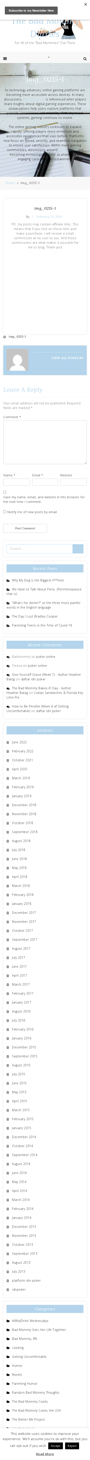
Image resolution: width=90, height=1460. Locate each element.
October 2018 (22, 823)
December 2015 (24, 1047)
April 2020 (19, 769)
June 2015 (19, 1083)
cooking (18, 1348)
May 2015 (19, 1092)
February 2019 (23, 787)
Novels (17, 1374)
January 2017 (21, 1002)
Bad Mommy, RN (24, 1339)
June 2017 (19, 966)
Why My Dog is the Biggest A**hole (38, 580)
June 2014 (19, 1173)
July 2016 (18, 1020)
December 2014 (24, 1137)
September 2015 (24, 1056)
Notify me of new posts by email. (32, 512)
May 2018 (19, 868)
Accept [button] (55, 1446)
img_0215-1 (45, 208)
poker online (68, 150)
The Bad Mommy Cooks (30, 1401)
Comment (12, 417)
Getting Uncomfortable (29, 1357)
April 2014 (19, 1191)
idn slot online (34, 99)
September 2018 (24, 832)
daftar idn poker (33, 679)
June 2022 (19, 742)
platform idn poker (26, 1280)
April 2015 (19, 1101)
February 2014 (23, 1209)
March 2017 (21, 984)
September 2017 (24, 939)
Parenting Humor (25, 1383)
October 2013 (22, 1244)
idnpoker (19, 1289)
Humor (17, 1365)
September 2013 (24, 1253)
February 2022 (23, 751)
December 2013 (24, 1227)
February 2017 (23, 993)
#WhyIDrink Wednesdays (30, 1321)
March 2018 (21, 886)
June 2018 (19, 859)
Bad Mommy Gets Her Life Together (39, 1330)
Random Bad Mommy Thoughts (36, 1392)
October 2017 (22, 930)
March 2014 (21, 1200)
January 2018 (21, 904)
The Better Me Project (28, 1419)
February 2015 (23, 1119)
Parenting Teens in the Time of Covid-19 (42, 625)
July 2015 (18, 1074)
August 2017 (21, 948)
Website (66, 475)
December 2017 (24, 913)
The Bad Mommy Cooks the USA (36, 1410)
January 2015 (21, 1128)
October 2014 (22, 1146)
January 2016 (21, 1038)
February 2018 (23, 895)
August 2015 (21, 1065)
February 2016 (23, 1029)
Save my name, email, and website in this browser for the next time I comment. (44, 499)
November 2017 (24, 922)
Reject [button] (72, 1446)
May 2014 (19, 1182)
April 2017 (19, 975)
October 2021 (22, 760)
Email (37, 475)
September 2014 (24, 1155)
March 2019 (21, 778)
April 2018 (19, 877)
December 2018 (24, 805)
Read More (45, 1454)
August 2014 (21, 1164)
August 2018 (21, 841)
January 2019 (21, 796)
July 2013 (18, 1271)
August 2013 (21, 1262)
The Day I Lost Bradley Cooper (35, 616)
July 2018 (18, 850)
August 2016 (21, 1011)
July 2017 (18, 957)
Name (9, 475)
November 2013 (24, 1236)
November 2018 (24, 814)
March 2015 (21, 1110)
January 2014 (21, 1218)
